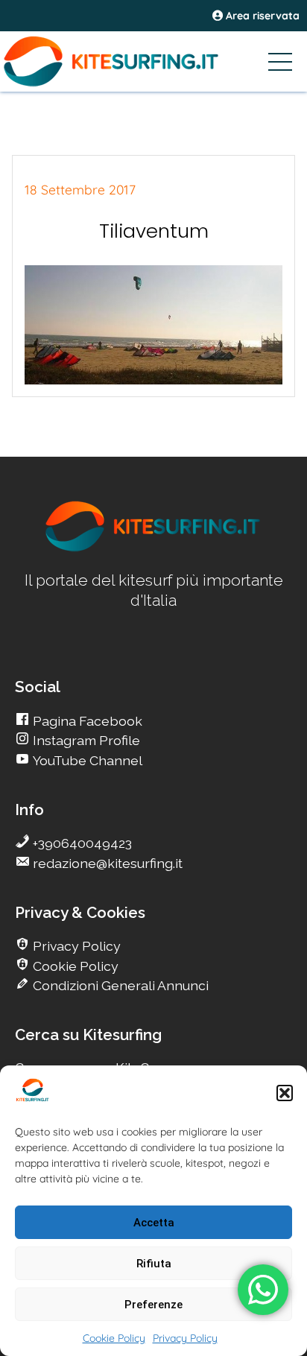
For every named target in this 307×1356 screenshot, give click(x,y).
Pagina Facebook (86, 721)
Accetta (153, 1222)
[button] (284, 1093)
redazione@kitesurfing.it (106, 863)
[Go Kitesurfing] (153, 61)
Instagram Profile (85, 740)
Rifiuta (153, 1263)
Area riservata (261, 15)
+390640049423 (81, 843)
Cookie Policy (114, 1338)
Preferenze (153, 1304)
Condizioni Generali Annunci (119, 985)
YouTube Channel (86, 760)
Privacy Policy (185, 1338)
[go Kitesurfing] (153, 549)
